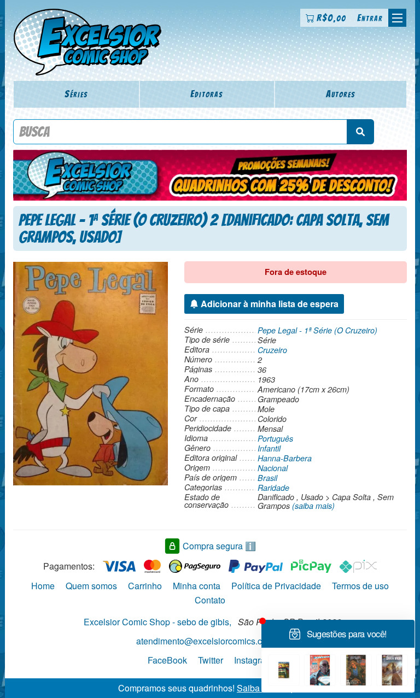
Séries (76, 94)
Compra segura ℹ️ (219, 545)
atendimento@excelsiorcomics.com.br (210, 641)
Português (275, 438)
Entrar (370, 18)
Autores (340, 94)
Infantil (269, 448)
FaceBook (167, 660)
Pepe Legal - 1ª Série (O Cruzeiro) (317, 330)
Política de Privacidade (276, 585)
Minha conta (196, 585)
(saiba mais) (313, 505)
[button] (397, 18)
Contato (210, 600)
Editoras (206, 94)
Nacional (273, 467)
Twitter (210, 660)
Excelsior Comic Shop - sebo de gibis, (157, 621)
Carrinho (145, 585)
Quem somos (91, 585)
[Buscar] (360, 131)
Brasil (267, 477)
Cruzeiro (272, 349)
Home (43, 585)
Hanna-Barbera (285, 458)
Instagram (253, 660)
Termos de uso (360, 585)
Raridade (273, 487)
